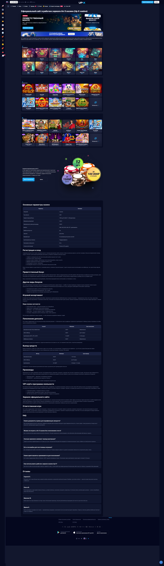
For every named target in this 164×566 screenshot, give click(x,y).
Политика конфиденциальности (89, 519)
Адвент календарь (56, 6)
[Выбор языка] (7, 2)
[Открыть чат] (161, 562)
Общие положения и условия (64, 519)
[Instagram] (76, 538)
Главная (14, 6)
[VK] (79, 538)
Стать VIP (68, 6)
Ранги (40, 6)
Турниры (33, 6)
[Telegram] (81, 538)
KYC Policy (75, 522)
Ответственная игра (77, 519)
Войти (156, 2)
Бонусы (46, 6)
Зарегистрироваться (147, 2)
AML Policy (60, 522)
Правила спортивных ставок (103, 519)
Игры (20, 6)
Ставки (26, 6)
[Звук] (88, 538)
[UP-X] (82, 2)
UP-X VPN (14, 2)
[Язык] (85, 538)
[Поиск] (8, 6)
